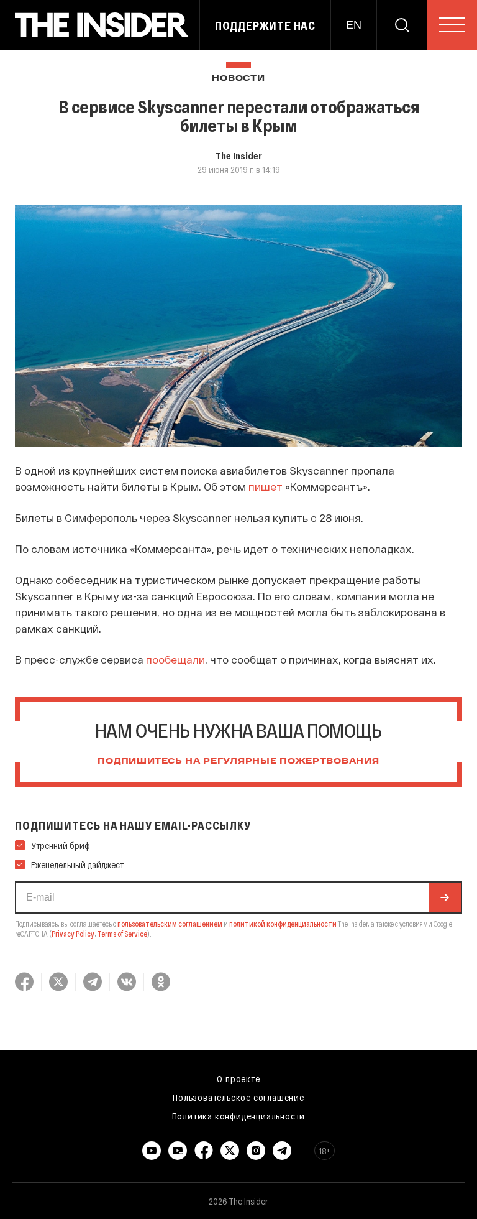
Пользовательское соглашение (238, 1097)
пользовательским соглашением (169, 923)
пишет (265, 486)
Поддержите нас (265, 25)
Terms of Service (122, 933)
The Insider (239, 155)
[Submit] (445, 897)
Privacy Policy (73, 933)
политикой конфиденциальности (283, 923)
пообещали (175, 659)
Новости (238, 78)
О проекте (238, 1078)
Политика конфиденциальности (239, 1115)
